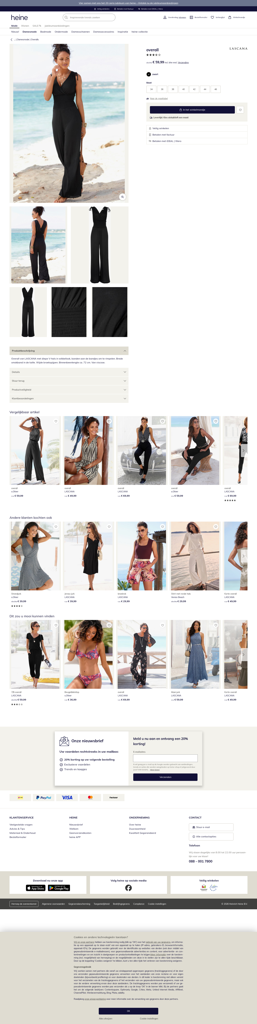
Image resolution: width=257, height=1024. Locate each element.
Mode (14, 25)
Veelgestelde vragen (21, 824)
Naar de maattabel (159, 98)
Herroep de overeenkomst (23, 904)
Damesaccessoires (103, 31)
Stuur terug (18, 380)
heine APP (75, 837)
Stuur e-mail (203, 828)
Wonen (25, 25)
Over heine (135, 824)
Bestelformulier (18, 837)
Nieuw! (15, 31)
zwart (155, 74)
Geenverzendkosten (80, 832)
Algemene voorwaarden (53, 904)
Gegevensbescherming (79, 904)
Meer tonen (155, 770)
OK (128, 1011)
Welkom (73, 828)
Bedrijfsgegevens (121, 904)
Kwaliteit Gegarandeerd (142, 832)
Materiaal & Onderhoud (23, 832)
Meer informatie (158, 954)
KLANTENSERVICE (22, 817)
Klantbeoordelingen (23, 398)
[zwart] (148, 74)
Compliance (138, 904)
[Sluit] (253, 922)
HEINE (73, 817)
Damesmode (30, 31)
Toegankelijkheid (101, 904)
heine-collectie (140, 31)
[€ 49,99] (88, 450)
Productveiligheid (21, 389)
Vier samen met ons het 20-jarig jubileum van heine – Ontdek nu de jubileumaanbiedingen (128, 2)
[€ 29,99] (141, 556)
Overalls (35, 39)
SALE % (37, 25)
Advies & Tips (17, 828)
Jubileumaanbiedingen (57, 25)
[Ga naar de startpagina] (19, 17)
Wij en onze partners (84, 942)
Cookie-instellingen (149, 1018)
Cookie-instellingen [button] (157, 904)
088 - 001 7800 (200, 861)
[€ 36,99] (88, 654)
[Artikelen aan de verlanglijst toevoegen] (240, 109)
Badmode (45, 31)
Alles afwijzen (105, 1018)
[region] (128, 978)
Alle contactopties (206, 836)
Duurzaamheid (137, 828)
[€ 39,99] (35, 556)
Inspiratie (123, 31)
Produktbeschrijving (23, 350)
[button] (11, 39)
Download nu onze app (48, 880)
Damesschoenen (80, 31)
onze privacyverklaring (95, 999)
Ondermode (61, 31)
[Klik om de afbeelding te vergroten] (122, 196)
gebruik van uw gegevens (158, 942)
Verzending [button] (183, 62)
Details (16, 371)
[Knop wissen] (112, 17)
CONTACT (195, 817)
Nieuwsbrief (76, 824)
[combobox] (95, 17)
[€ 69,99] (141, 450)
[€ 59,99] (35, 450)
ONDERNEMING (139, 817)
